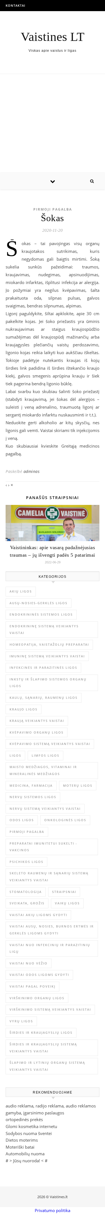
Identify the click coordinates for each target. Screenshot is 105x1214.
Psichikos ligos (26, 862)
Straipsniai (64, 892)
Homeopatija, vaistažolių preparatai (49, 644)
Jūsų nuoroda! (26, 1160)
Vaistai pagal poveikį (32, 986)
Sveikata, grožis (27, 903)
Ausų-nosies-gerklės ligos (38, 603)
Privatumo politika (52, 1210)
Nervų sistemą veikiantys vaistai (45, 808)
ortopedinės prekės (24, 1119)
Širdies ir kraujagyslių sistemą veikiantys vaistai (43, 1047)
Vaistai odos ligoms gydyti (39, 975)
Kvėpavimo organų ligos (37, 732)
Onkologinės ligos (65, 820)
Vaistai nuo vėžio (29, 963)
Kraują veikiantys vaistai (37, 721)
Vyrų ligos (21, 1021)
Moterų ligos (77, 785)
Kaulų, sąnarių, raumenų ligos (44, 697)
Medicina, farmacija (31, 785)
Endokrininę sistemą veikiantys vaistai (44, 629)
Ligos (15, 755)
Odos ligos (22, 820)
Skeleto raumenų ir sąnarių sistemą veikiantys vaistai (49, 876)
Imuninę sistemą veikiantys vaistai (47, 656)
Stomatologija (26, 892)
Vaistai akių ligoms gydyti (38, 915)
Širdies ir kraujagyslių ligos (41, 1032)
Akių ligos (21, 591)
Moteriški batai (20, 1147)
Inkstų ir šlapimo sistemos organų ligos (48, 682)
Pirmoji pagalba (52, 209)
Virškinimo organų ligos (37, 998)
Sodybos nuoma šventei (29, 1133)
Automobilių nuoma (25, 1153)
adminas (32, 471)
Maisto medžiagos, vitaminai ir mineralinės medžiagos (43, 770)
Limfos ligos (45, 755)
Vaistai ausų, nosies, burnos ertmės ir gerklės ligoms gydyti (52, 929)
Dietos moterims (22, 1140)
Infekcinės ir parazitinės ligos (43, 667)
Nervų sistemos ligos (33, 797)
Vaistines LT (52, 37)
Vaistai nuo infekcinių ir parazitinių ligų (50, 948)
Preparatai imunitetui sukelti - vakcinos (43, 846)
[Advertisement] (52, 123)
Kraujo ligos (24, 709)
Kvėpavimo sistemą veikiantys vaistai (50, 744)
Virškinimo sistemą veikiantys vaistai (50, 1009)
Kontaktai (15, 5)
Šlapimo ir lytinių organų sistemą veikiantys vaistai (47, 1066)
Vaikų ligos (67, 903)
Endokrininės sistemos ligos (41, 614)
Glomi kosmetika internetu (31, 1126)
